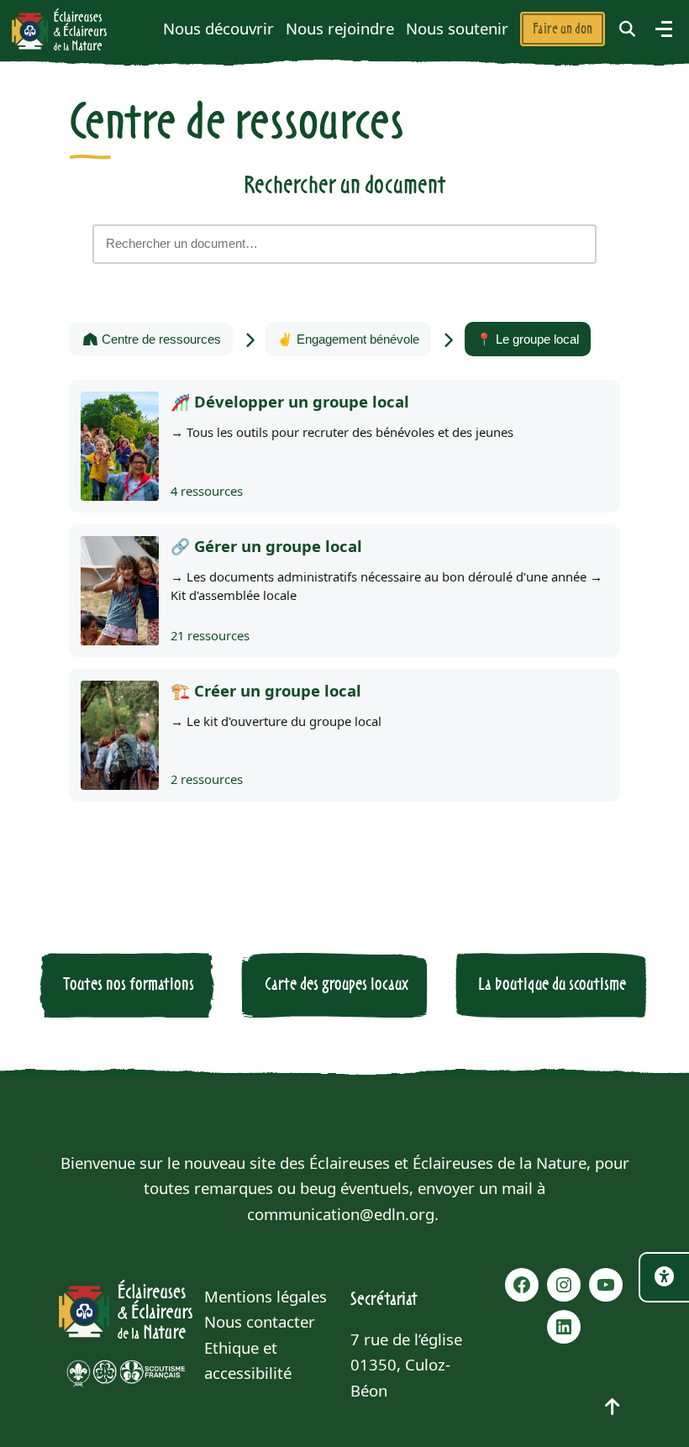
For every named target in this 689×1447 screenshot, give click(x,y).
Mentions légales (265, 1296)
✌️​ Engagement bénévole (348, 339)
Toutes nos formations (128, 984)
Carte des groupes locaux (336, 984)
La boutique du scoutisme (552, 984)
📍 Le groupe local (527, 339)
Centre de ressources (159, 339)
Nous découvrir (218, 28)
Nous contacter (259, 1321)
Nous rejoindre (340, 28)
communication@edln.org (340, 1213)
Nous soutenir (457, 28)
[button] (628, 29)
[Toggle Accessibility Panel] (664, 1277)
